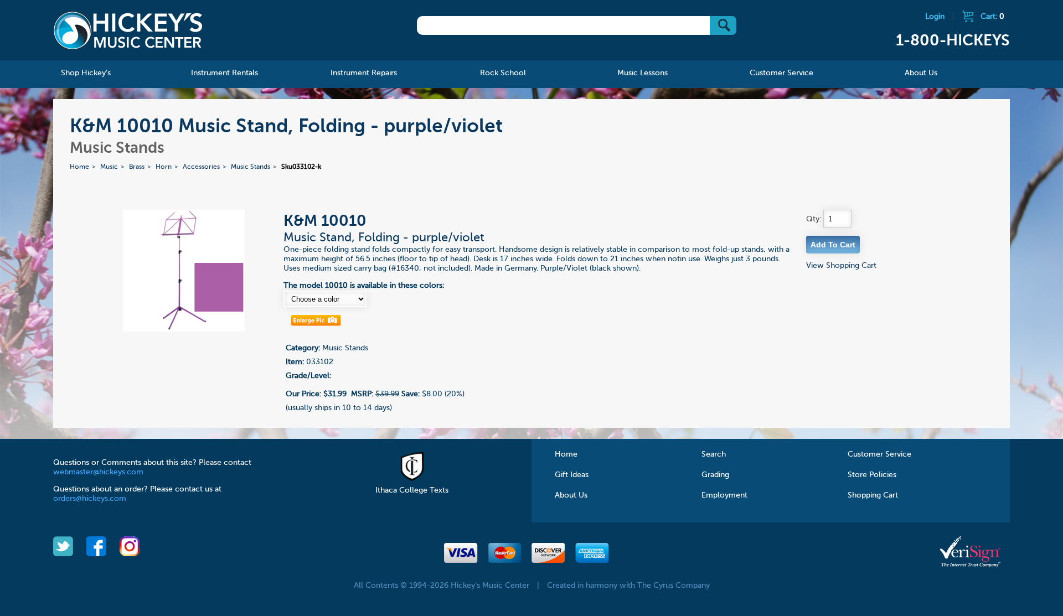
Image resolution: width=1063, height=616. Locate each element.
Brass (137, 167)
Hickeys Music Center (128, 30)
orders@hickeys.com (89, 499)
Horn (164, 167)
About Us (571, 495)
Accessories (201, 167)
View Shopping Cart (841, 266)
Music (109, 167)
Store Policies (872, 475)
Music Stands (250, 167)
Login (935, 16)
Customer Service (879, 454)
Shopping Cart (873, 495)
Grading (715, 475)
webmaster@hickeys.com (98, 472)
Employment (724, 495)
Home (79, 167)
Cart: (992, 16)
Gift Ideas (572, 475)
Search (713, 454)
